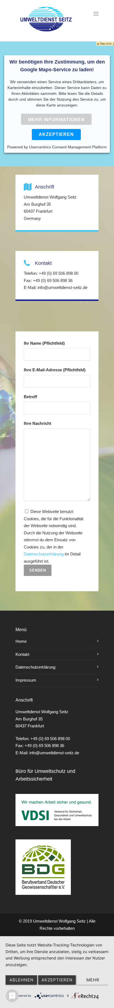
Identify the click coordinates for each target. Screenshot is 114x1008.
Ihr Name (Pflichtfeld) (44, 343)
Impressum (25, 680)
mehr (92, 979)
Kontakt (22, 654)
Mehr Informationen (56, 119)
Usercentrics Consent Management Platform (68, 147)
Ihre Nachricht (37, 423)
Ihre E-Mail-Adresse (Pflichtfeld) (55, 369)
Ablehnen (21, 979)
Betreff (30, 396)
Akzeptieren (56, 134)
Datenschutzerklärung (44, 554)
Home (21, 641)
